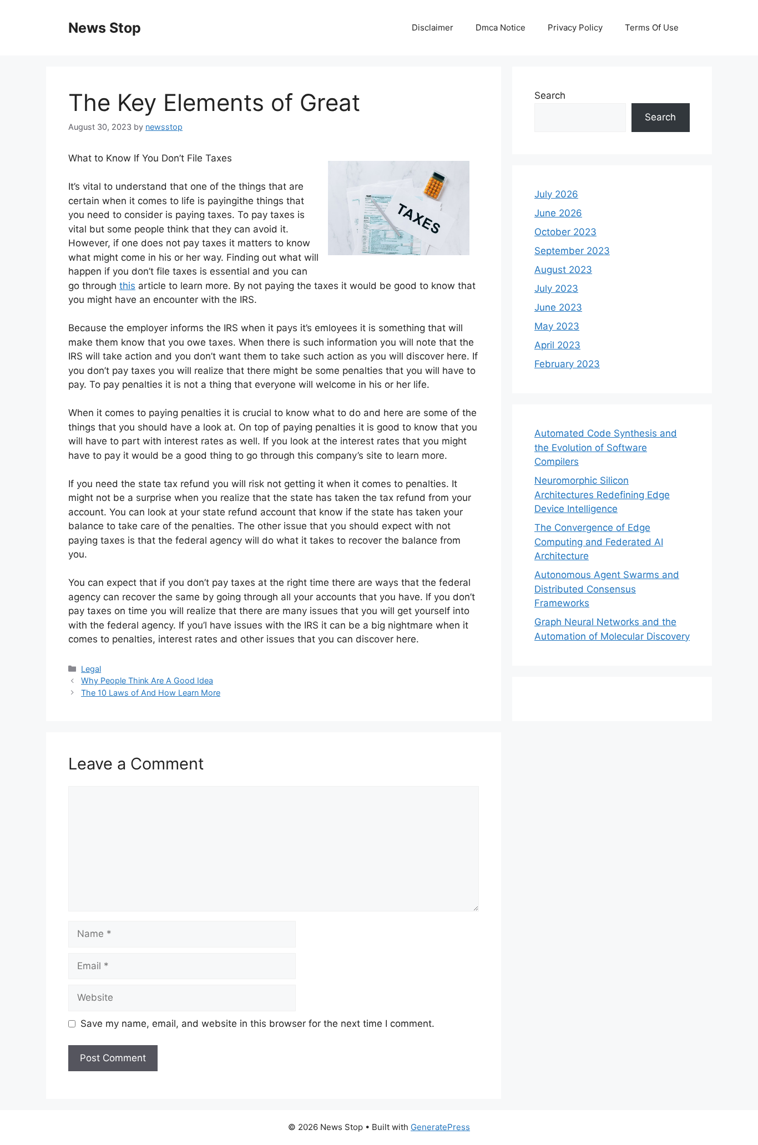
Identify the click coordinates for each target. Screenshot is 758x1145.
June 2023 (558, 307)
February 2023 (567, 363)
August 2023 (563, 269)
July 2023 (556, 288)
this (127, 285)
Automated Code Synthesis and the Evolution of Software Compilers (605, 447)
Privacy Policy (575, 27)
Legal (91, 668)
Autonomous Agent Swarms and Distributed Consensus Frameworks (606, 589)
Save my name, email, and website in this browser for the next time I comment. (257, 1023)
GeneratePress (440, 1127)
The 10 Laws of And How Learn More (150, 692)
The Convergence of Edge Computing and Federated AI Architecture (598, 541)
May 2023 (556, 326)
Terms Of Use (652, 27)
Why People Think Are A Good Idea (147, 680)
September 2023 (572, 250)
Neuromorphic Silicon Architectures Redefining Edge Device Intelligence (602, 494)
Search (549, 95)
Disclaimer (432, 27)
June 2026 (558, 213)
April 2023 (557, 345)
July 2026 (556, 194)
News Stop (104, 27)
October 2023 (565, 231)
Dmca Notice (500, 27)
